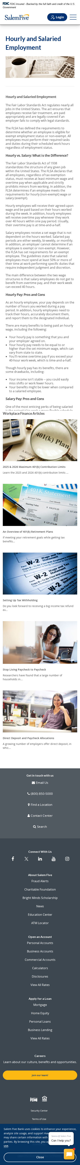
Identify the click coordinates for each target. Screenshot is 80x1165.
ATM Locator (40, 923)
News (40, 906)
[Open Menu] (73, 17)
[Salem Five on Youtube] (53, 860)
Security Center (39, 1110)
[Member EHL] (45, 1099)
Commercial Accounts (40, 960)
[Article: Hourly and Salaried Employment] (40, 252)
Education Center (40, 915)
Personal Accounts (40, 943)
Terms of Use (39, 1119)
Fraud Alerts (40, 881)
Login (60, 17)
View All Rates (40, 985)
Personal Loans (40, 1021)
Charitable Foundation (40, 889)
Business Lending (40, 1030)
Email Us (42, 783)
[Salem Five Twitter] (26, 861)
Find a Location (41, 805)
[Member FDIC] (34, 1099)
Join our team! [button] (40, 1075)
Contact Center (42, 816)
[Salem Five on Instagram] (67, 860)
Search (42, 827)
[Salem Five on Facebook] (13, 860)
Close (40, 1157)
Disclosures (40, 976)
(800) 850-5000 (42, 794)
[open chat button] (69, 1154)
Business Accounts (40, 951)
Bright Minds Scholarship (40, 898)
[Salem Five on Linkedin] (40, 860)
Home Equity (40, 1013)
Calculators (40, 968)
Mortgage (40, 1005)
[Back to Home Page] (17, 17)
